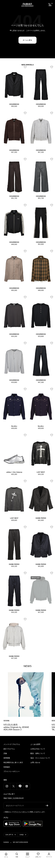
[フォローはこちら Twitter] (13, 786)
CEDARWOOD (14, 104)
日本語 (21, 834)
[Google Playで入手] (33, 824)
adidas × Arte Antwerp (14, 472)
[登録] (47, 805)
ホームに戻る (27, 40)
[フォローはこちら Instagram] (7, 786)
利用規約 (7, 767)
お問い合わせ (35, 762)
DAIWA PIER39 (41, 518)
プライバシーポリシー (12, 771)
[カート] (49, 4)
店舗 (5, 753)
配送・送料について (38, 753)
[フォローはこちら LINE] (20, 786)
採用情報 (7, 758)
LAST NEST (41, 472)
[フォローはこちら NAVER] (26, 786)
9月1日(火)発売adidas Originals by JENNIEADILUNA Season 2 (16, 727)
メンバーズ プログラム (12, 744)
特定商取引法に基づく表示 (13, 762)
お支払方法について (38, 749)
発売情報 (6, 720)
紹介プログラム (9, 749)
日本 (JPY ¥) (9, 834)
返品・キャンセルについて (40, 758)
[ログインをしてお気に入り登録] (24, 68)
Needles (14, 426)
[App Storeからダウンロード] (12, 824)
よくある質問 (35, 744)
